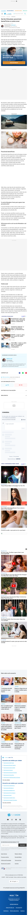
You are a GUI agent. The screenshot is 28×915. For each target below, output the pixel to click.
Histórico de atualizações (8, 390)
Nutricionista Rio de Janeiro (10, 765)
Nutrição (8, 16)
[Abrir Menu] (2, 14)
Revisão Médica (18, 857)
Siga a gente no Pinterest (20, 819)
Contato (17, 863)
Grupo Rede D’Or (21, 887)
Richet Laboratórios (14, 910)
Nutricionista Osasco (8, 770)
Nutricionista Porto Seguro (9, 793)
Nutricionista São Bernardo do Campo (12, 777)
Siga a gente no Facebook (16, 819)
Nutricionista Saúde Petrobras (10, 800)
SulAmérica (5, 910)
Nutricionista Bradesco (9, 788)
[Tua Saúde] (7, 13)
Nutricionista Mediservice (9, 790)
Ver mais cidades (6, 780)
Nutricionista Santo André (9, 767)
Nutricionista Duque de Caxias (10, 772)
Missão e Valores (18, 854)
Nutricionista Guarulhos (9, 775)
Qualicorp (22, 910)
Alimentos (13, 16)
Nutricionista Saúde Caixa (9, 797)
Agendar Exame (18, 10)
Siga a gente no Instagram (12, 819)
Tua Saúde (3, 10)
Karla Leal (9, 358)
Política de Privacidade (6, 860)
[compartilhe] (19, 373)
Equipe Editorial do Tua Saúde (14, 27)
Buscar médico (10, 10)
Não (21, 385)
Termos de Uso (18, 860)
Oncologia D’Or (19, 907)
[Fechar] (16, 1)
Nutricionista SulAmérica (9, 785)
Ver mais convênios (7, 802)
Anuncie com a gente (5, 863)
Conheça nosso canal (8, 819)
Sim (8, 385)
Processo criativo (5, 857)
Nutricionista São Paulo (9, 763)
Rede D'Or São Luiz (10, 907)
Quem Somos (4, 854)
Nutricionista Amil (7, 795)
